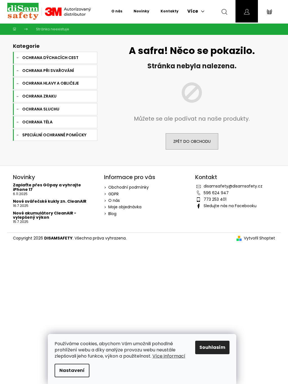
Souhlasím (212, 347)
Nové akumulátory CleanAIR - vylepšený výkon (44, 215)
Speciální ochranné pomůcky (54, 135)
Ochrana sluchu (40, 109)
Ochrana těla (37, 122)
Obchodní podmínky (128, 187)
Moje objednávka (124, 207)
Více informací (168, 356)
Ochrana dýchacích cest (50, 57)
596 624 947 (216, 193)
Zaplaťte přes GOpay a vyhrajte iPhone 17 (47, 187)
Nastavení (72, 370)
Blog (112, 213)
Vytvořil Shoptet (259, 238)
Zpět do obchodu (192, 141)
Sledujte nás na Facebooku (230, 206)
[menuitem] (117, 11)
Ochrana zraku (39, 96)
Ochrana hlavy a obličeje (50, 83)
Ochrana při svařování (48, 70)
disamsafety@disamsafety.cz (233, 186)
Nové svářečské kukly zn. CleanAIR (49, 201)
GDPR (113, 194)
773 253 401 (215, 199)
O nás (114, 200)
